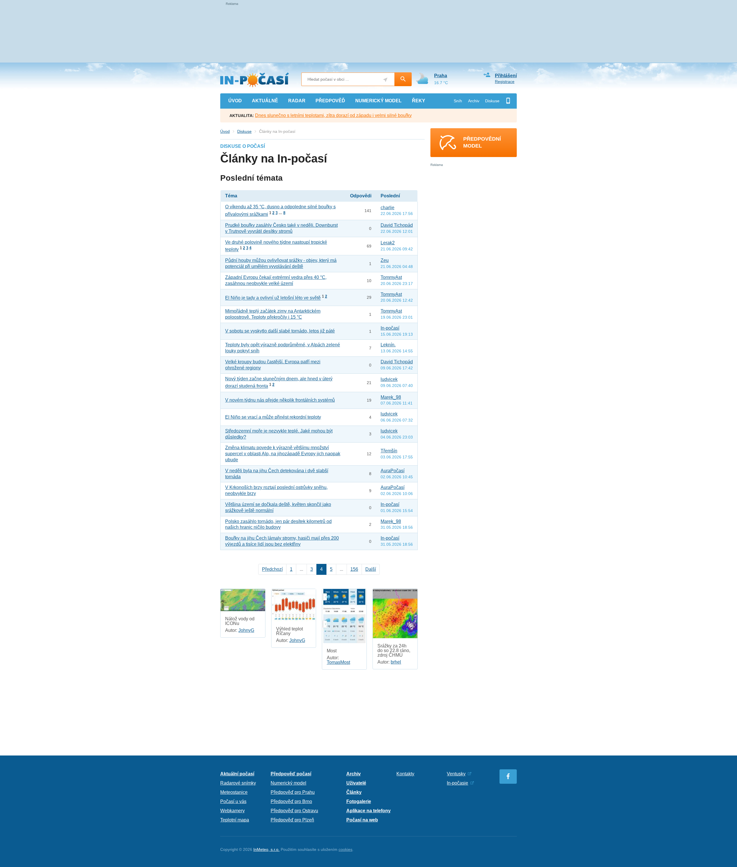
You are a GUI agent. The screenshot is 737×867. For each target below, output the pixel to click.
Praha (440, 75)
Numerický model (288, 783)
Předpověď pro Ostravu (294, 810)
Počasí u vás (233, 801)
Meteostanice (234, 792)
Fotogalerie (358, 801)
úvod (235, 100)
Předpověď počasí (291, 773)
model (378, 100)
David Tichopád (397, 225)
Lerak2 (388, 242)
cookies (345, 849)
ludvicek (389, 379)
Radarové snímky (238, 783)
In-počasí (390, 328)
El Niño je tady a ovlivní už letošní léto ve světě (273, 298)
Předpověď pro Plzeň (292, 819)
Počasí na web (362, 819)
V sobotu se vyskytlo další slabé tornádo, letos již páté (280, 330)
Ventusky (456, 773)
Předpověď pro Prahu (293, 792)
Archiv (473, 101)
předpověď (330, 100)
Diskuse (492, 101)
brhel (396, 662)
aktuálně (265, 100)
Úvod (225, 131)
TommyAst (391, 277)
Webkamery (232, 810)
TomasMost (338, 662)
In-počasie (457, 783)
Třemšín (389, 450)
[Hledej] (403, 79)
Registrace (504, 81)
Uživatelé (356, 783)
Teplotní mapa (234, 819)
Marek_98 (391, 397)
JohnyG (246, 630)
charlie (387, 207)
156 (354, 569)
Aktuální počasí (237, 773)
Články (354, 792)
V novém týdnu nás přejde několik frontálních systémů (280, 400)
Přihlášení (506, 75)
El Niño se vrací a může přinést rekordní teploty (273, 417)
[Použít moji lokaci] (385, 79)
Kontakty (405, 773)
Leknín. (388, 344)
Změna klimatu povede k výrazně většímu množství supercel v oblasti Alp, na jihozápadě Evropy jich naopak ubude (282, 453)
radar (296, 100)
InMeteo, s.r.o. (266, 849)
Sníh (458, 101)
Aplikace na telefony (368, 810)
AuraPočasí (392, 470)
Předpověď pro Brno (291, 801)
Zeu (385, 260)
